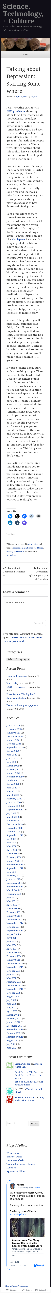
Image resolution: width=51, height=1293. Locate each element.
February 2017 (14, 875)
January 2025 (13, 733)
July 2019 (11, 813)
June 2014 (12, 941)
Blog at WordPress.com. (16, 1286)
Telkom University (24, 1097)
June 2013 (12, 974)
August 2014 (13, 934)
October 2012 (14, 993)
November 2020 (15, 776)
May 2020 (12, 791)
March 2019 (13, 817)
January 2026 (14, 725)
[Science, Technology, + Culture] (25, 44)
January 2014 (13, 960)
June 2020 (12, 787)
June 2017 (11, 872)
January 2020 (14, 802)
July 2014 (11, 938)
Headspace (18, 239)
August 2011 (13, 1040)
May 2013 (11, 978)
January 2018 (13, 861)
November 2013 (15, 967)
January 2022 (14, 758)
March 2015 (13, 908)
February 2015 (14, 912)
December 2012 (15, 985)
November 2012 (15, 989)
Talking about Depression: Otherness (14, 572)
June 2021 (12, 762)
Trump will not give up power (22, 705)
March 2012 (13, 1015)
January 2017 (13, 879)
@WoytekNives (16, 111)
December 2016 (15, 883)
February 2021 (14, 769)
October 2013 (14, 971)
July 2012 (11, 1000)
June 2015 (11, 897)
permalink (11, 555)
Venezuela (12, 683)
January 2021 (13, 773)
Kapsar (34, 97)
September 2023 (15, 747)
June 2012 (12, 1004)
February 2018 (14, 857)
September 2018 (15, 835)
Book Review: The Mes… (27, 1072)
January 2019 (13, 820)
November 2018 (15, 828)
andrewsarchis (14, 1156)
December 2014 (15, 919)
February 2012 (14, 1018)
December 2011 (14, 1026)
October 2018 (14, 831)
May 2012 (11, 1007)
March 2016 (13, 890)
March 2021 (13, 766)
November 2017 (15, 864)
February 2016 (14, 894)
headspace (28, 548)
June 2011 (11, 1048)
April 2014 (12, 949)
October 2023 (14, 744)
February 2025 (14, 729)
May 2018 (11, 846)
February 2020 (14, 798)
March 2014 (13, 952)
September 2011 (15, 1037)
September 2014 (15, 930)
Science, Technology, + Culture (23, 13)
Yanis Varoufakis (15, 1160)
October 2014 (14, 927)
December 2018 (15, 824)
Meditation (38, 548)
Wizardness (13, 1153)
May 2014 (11, 945)
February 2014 (14, 956)
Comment (38, 623)
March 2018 (13, 853)
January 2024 (14, 740)
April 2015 (12, 905)
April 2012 (12, 1011)
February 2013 (14, 982)
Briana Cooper (22, 1064)
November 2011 (15, 1029)
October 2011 (13, 1033)
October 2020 (14, 780)
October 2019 (14, 806)
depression (33, 544)
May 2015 (11, 901)
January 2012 (13, 1022)
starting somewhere (15, 551)
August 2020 (13, 784)
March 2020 (13, 795)
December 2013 (15, 963)
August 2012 (13, 996)
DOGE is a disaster (16, 687)
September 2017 (15, 868)
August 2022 (13, 751)
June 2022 (12, 755)
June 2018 (12, 842)
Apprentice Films (16, 1171)
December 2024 (15, 736)
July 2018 (11, 839)
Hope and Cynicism (17, 676)
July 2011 (11, 1044)
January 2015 (13, 916)
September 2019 (15, 809)
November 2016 (15, 886)
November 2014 (15, 923)
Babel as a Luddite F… (26, 1082)
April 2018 (12, 850)
